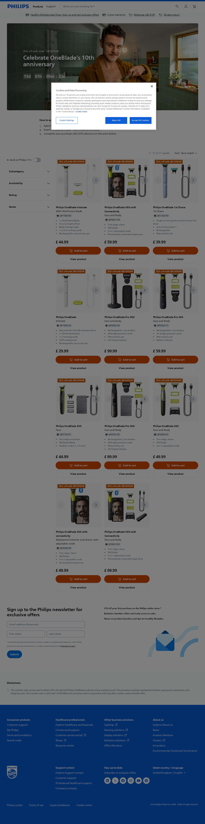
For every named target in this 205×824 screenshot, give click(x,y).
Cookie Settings (66, 120)
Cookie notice (81, 111)
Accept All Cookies (140, 120)
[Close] (151, 86)
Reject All (116, 120)
